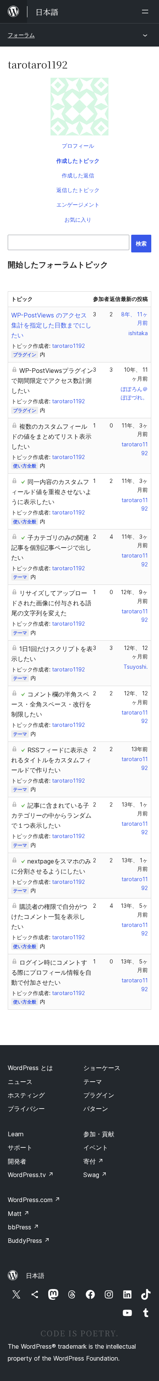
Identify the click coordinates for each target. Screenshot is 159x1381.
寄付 (93, 1161)
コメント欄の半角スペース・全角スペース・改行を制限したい (51, 704)
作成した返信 (78, 175)
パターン (95, 1108)
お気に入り (77, 219)
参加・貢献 (98, 1134)
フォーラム (21, 35)
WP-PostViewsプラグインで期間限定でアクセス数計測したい (52, 380)
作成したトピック (78, 160)
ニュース (20, 1081)
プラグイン (24, 354)
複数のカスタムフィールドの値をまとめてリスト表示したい (51, 436)
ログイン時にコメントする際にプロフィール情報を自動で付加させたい (51, 972)
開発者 (17, 1161)
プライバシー (26, 1108)
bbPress (23, 1227)
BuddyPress (29, 1240)
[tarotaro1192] (79, 108)
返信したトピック (78, 190)
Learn (16, 1134)
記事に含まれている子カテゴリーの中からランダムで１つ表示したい (51, 815)
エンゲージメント (78, 204)
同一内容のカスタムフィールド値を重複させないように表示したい (51, 492)
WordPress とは (30, 1068)
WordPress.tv (31, 1175)
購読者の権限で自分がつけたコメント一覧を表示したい (49, 916)
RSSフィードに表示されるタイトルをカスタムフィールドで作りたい (51, 760)
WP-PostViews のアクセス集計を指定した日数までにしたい (51, 325)
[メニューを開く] (146, 11)
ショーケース (101, 1068)
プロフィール (78, 145)
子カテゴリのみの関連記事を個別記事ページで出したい (51, 547)
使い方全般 (24, 466)
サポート (20, 1147)
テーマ (20, 577)
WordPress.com (34, 1200)
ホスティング (26, 1095)
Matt (18, 1213)
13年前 (139, 749)
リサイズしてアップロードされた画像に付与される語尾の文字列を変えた (51, 603)
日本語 (35, 1275)
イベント (95, 1147)
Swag (95, 1175)
